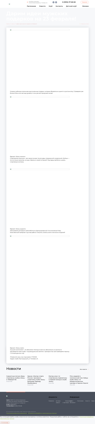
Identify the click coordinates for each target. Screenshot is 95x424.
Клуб (50, 6)
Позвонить (84, 2)
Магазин (85, 6)
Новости (42, 6)
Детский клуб (71, 6)
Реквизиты (51, 400)
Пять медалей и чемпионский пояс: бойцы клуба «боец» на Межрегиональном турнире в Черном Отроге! (79, 379)
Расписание (31, 6)
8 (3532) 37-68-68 (69, 2)
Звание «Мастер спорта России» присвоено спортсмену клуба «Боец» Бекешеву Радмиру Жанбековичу (36, 379)
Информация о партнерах (67, 401)
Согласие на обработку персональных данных (42, 413)
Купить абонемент (72, 401)
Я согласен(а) (4, 422)
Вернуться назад (85, 23)
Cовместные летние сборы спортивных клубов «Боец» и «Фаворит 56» (15, 377)
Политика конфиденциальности (16, 413)
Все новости (83, 369)
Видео (93, 400)
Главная (8, 23)
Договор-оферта (58, 401)
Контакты (59, 6)
